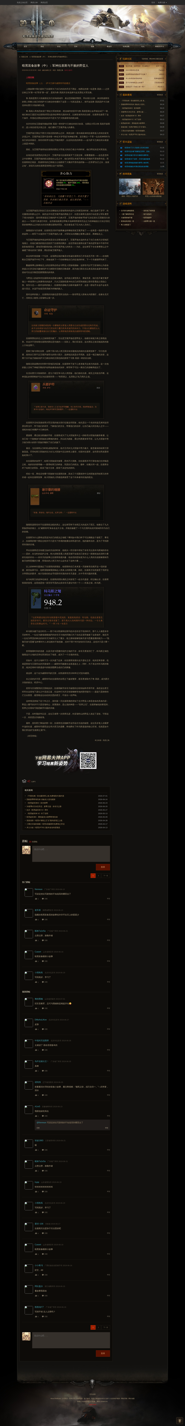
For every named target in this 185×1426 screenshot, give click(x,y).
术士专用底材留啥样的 (134, 78)
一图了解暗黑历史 (127, 214)
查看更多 (160, 95)
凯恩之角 (24, 57)
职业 (59, 46)
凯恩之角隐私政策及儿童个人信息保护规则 (105, 1398)
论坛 (142, 46)
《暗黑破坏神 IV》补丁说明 (37, 813)
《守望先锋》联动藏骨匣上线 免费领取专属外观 (45, 796)
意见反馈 (92, 1394)
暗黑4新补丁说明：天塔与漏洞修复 (137, 159)
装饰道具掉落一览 (127, 221)
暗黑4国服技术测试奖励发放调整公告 (138, 166)
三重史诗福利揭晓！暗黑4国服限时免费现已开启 (46, 824)
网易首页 (44, 3)
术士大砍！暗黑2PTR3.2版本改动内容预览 (43, 828)
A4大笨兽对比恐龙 (132, 70)
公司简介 (65, 1398)
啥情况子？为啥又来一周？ (135, 87)
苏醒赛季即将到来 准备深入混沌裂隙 (41, 799)
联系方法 (72, 1398)
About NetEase (55, 1398)
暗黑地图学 (147, 218)
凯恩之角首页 (22, 3)
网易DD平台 (159, 46)
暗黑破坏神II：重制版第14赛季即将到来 (42, 817)
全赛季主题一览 (149, 221)
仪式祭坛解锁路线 (127, 211)
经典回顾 (126, 46)
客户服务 (87, 1398)
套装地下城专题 (149, 211)
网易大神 (34, 3)
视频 (92, 46)
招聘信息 (80, 1398)
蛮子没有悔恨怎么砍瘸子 (135, 83)
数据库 (109, 46)
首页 (25, 46)
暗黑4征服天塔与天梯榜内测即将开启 (138, 155)
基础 (42, 46)
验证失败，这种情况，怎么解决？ (138, 66)
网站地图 (131, 1398)
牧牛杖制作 (147, 214)
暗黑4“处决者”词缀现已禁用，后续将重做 (138, 151)
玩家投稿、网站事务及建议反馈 (152, 59)
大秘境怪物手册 (126, 218)
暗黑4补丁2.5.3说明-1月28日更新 (137, 148)
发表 (103, 867)
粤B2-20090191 (102, 1401)
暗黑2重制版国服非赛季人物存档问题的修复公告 (138, 163)
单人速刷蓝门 (126, 225)
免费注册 (161, 3)
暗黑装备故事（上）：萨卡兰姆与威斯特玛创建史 (48, 83)
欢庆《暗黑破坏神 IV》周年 (37, 810)
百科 (75, 46)
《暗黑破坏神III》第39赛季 (37, 803)
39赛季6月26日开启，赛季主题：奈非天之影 (44, 806)
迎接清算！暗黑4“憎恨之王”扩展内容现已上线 (44, 820)
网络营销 (124, 1398)
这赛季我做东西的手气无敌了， (137, 74)
